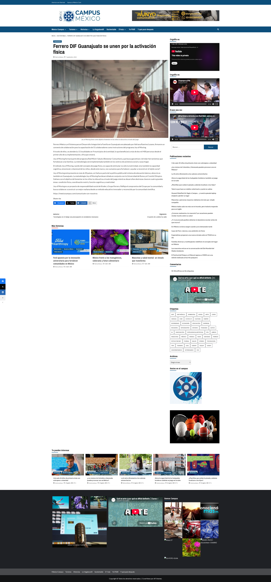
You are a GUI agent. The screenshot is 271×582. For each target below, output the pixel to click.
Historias (84, 29)
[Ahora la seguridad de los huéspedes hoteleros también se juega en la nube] (169, 464)
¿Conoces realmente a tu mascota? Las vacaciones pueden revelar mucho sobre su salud (192, 214)
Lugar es (158, 473)
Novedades (57, 473)
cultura (198, 319)
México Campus (58, 29)
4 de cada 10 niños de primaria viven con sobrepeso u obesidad (194, 163)
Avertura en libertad (58, 2)
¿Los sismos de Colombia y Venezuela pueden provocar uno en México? (193, 168)
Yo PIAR (132, 29)
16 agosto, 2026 (69, 483)
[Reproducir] (173, 104)
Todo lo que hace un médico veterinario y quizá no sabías (191, 189)
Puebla (186, 341)
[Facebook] (3, 281)
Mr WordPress (176, 271)
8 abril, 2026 (108, 264)
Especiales (136, 249)
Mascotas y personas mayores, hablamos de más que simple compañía (193, 201)
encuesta (174, 328)
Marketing (144, 249)
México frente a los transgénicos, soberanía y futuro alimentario (107, 259)
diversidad (175, 323)
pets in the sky (176, 341)
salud (194, 341)
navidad (207, 336)
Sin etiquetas (189, 271)
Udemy (194, 345)
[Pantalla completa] (217, 104)
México (183, 336)
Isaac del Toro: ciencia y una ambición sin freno (188, 231)
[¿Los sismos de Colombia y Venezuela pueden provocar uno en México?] (102, 464)
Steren (201, 341)
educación (196, 323)
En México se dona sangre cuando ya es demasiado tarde (191, 227)
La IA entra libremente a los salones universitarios (189, 174)
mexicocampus (59, 483)
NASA (199, 336)
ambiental (191, 314)
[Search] (218, 29)
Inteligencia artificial (195, 332)
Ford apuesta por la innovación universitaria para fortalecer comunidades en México (66, 260)
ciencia (173, 319)
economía (185, 323)
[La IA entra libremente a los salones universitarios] (135, 464)
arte (207, 314)
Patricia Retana (59, 57)
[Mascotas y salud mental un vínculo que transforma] (149, 242)
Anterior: (75, 215)
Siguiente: (157, 215)
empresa (206, 323)
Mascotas (174, 336)
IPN (207, 332)
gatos (212, 328)
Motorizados (57, 249)
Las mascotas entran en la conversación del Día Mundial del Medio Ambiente (192, 249)
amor (200, 314)
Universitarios (58, 252)
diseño (206, 319)
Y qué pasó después (145, 29)
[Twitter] (3, 286)
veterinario (189, 350)
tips (172, 345)
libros (214, 332)
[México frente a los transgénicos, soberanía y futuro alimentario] (110, 242)
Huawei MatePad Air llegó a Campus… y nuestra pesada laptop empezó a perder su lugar (193, 194)
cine (181, 319)
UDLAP (202, 345)
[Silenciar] (213, 104)
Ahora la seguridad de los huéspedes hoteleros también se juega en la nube (194, 179)
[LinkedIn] (3, 292)
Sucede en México (69, 249)
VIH (198, 350)
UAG (187, 345)
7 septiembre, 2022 (71, 57)
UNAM (209, 345)
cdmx (214, 314)
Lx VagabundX (98, 29)
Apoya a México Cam (74, 2)
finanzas (204, 328)
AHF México (181, 314)
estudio (195, 328)
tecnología (211, 341)
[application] (194, 57)
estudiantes (185, 328)
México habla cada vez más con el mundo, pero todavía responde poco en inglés (194, 208)
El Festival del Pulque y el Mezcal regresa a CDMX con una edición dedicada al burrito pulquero (192, 256)
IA (172, 332)
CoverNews (146, 579)
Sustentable (111, 29)
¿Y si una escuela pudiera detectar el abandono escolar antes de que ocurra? (194, 221)
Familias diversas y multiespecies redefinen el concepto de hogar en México (194, 243)
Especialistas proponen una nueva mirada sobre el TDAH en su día (193, 236)
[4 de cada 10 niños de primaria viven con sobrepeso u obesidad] (68, 464)
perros (215, 336)
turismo (180, 345)
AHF (172, 314)
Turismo (72, 29)
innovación (180, 332)
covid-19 (189, 319)
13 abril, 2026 (68, 267)
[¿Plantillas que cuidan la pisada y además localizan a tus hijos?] (203, 464)
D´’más (121, 29)
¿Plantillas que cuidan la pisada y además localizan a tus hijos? (193, 185)
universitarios (176, 350)
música (191, 336)
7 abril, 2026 (147, 264)
